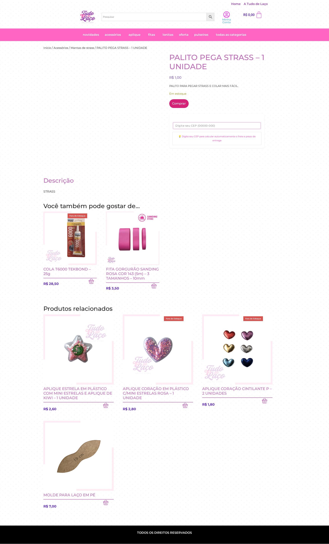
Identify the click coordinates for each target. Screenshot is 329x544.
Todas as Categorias (231, 34)
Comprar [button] (155, 286)
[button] (256, 4)
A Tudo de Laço (256, 4)
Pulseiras (201, 34)
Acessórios (113, 34)
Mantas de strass (82, 48)
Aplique (135, 34)
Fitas (151, 34)
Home (236, 4)
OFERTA (183, 34)
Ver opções (267, 401)
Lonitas (168, 34)
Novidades (91, 34)
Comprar (179, 103)
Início (47, 48)
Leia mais (93, 282)
